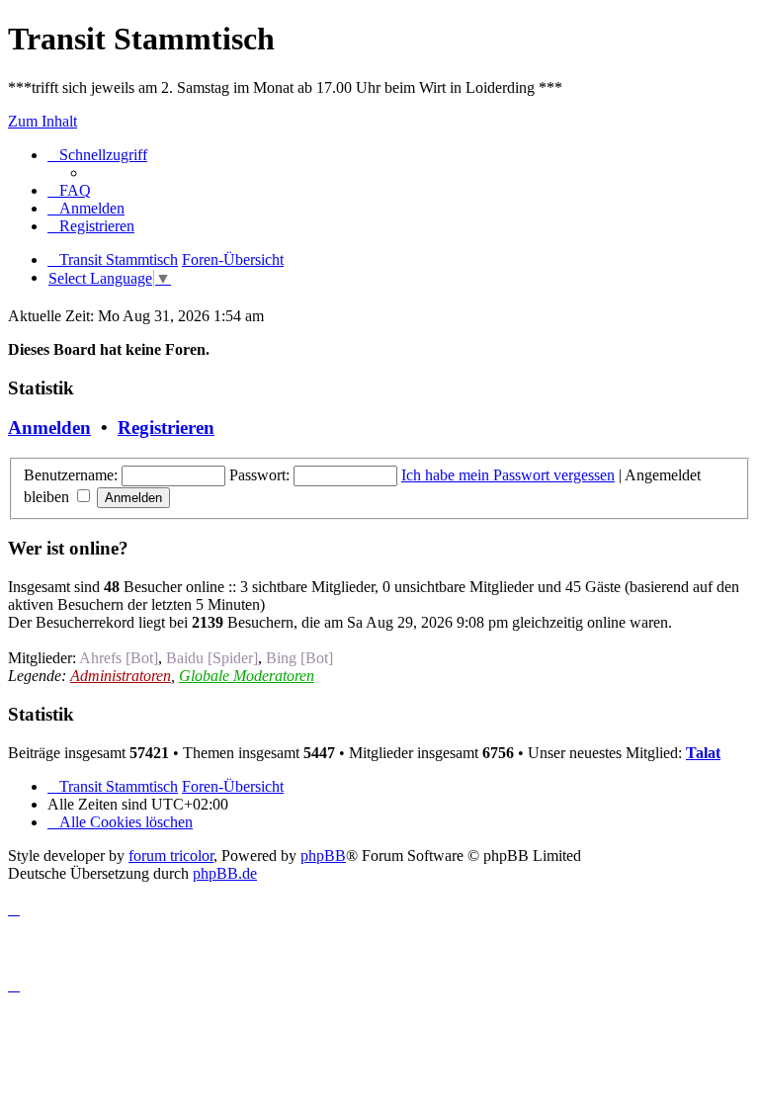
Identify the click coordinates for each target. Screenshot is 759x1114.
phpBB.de (225, 873)
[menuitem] (69, 190)
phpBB (323, 855)
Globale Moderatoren (246, 675)
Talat (703, 752)
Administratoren (120, 675)
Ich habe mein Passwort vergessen (508, 475)
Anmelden (49, 427)
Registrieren (166, 427)
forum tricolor (170, 855)
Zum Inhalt (42, 121)
